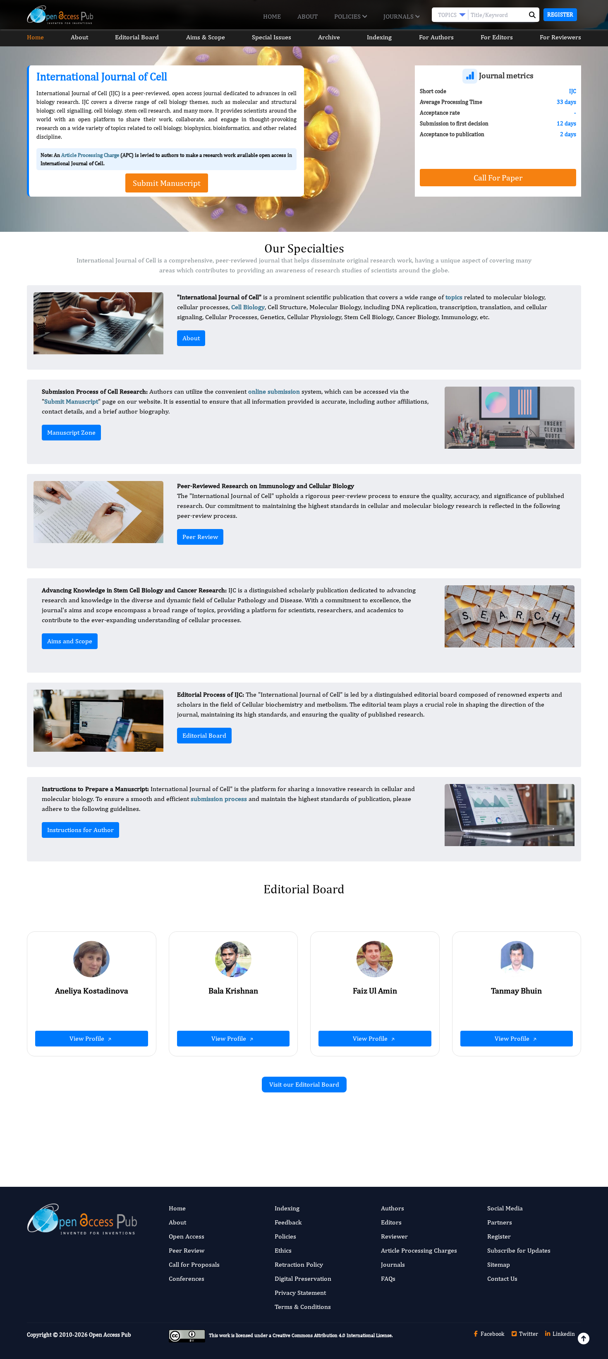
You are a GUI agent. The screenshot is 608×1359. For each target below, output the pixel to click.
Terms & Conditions (303, 1307)
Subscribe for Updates (519, 1250)
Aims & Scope (205, 37)
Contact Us (502, 1278)
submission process (219, 799)
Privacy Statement (300, 1292)
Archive (329, 37)
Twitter (528, 1333)
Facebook (491, 1333)
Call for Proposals (194, 1264)
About (307, 16)
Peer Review (200, 537)
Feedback (288, 1222)
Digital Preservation (303, 1278)
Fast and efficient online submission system (253, 1131)
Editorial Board (137, 37)
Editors (391, 1222)
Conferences (186, 1278)
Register (560, 14)
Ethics (283, 1250)
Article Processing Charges (419, 1250)
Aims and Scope (69, 641)
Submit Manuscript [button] (167, 183)
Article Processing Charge (90, 155)
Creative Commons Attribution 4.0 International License (332, 1336)
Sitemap (498, 1264)
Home (272, 16)
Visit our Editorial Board (304, 1084)
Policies (348, 16)
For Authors (436, 37)
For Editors (497, 37)
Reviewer (394, 1236)
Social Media (505, 1208)
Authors (392, 1208)
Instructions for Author (80, 830)
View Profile (87, 1038)
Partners (499, 1222)
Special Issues (271, 37)
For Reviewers (560, 37)
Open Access (186, 1236)
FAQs (388, 1278)
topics (453, 297)
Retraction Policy (299, 1264)
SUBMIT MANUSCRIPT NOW (386, 1131)
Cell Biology (248, 307)
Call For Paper (498, 177)
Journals (399, 16)
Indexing (379, 37)
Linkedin (563, 1333)
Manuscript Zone (71, 432)
